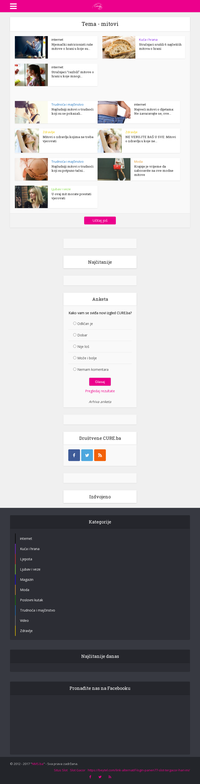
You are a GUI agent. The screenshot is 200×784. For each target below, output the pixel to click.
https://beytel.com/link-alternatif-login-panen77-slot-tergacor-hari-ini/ (139, 770)
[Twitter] (87, 455)
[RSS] (100, 455)
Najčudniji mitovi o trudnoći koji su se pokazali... (72, 111)
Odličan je (85, 323)
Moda (138, 161)
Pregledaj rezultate (100, 391)
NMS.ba (37, 764)
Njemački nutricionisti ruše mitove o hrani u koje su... (72, 46)
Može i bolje (87, 358)
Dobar (82, 335)
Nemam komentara (93, 369)
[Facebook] (74, 455)
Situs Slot (61, 770)
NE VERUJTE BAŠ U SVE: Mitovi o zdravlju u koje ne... (150, 139)
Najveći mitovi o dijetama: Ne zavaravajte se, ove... (154, 111)
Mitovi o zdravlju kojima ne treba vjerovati (68, 139)
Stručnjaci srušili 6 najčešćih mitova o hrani (160, 46)
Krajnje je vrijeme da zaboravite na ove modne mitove (153, 170)
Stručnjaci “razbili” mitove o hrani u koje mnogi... (72, 74)
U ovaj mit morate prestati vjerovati (71, 196)
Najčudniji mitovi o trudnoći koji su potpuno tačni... (72, 168)
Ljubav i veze (61, 189)
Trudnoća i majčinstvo (67, 104)
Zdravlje (49, 132)
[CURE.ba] (97, 5)
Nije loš (83, 346)
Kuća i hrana (148, 39)
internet (57, 39)
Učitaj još (100, 220)
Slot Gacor (77, 770)
